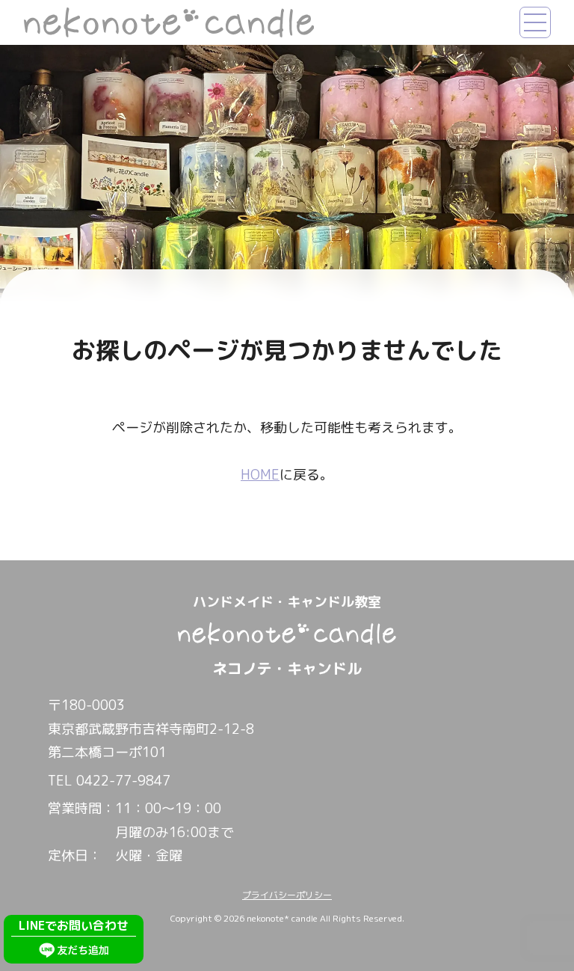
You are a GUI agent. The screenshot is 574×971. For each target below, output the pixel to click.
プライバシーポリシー (287, 895)
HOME (260, 474)
